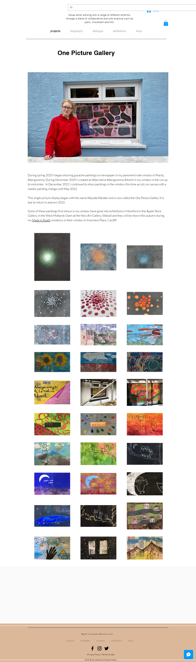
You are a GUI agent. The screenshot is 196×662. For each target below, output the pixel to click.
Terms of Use (108, 654)
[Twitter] (106, 648)
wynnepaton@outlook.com (100, 634)
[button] (165, 23)
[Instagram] (99, 648)
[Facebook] (92, 648)
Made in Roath (41, 220)
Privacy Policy (93, 654)
